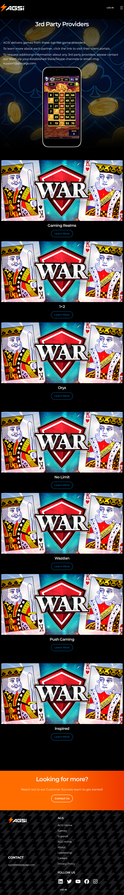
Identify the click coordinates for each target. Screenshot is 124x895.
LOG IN (110, 7)
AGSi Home (65, 825)
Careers (62, 858)
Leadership (65, 852)
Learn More (62, 233)
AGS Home (65, 841)
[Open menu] (121, 7)
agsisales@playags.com (21, 864)
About (62, 847)
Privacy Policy (66, 863)
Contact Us (62, 798)
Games (62, 830)
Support (63, 836)
